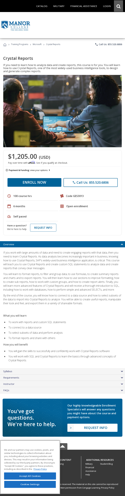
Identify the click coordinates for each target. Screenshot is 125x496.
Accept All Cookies (30, 476)
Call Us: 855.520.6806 (108, 44)
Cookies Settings (30, 484)
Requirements (11, 377)
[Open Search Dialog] (118, 6)
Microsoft (37, 44)
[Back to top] (62, 459)
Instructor (8, 383)
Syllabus (7, 371)
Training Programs (19, 44)
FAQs (6, 390)
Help (87, 474)
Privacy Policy (107, 487)
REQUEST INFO (43, 227)
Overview (8, 244)
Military (89, 463)
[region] (30, 467)
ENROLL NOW (34, 182)
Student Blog (106, 463)
